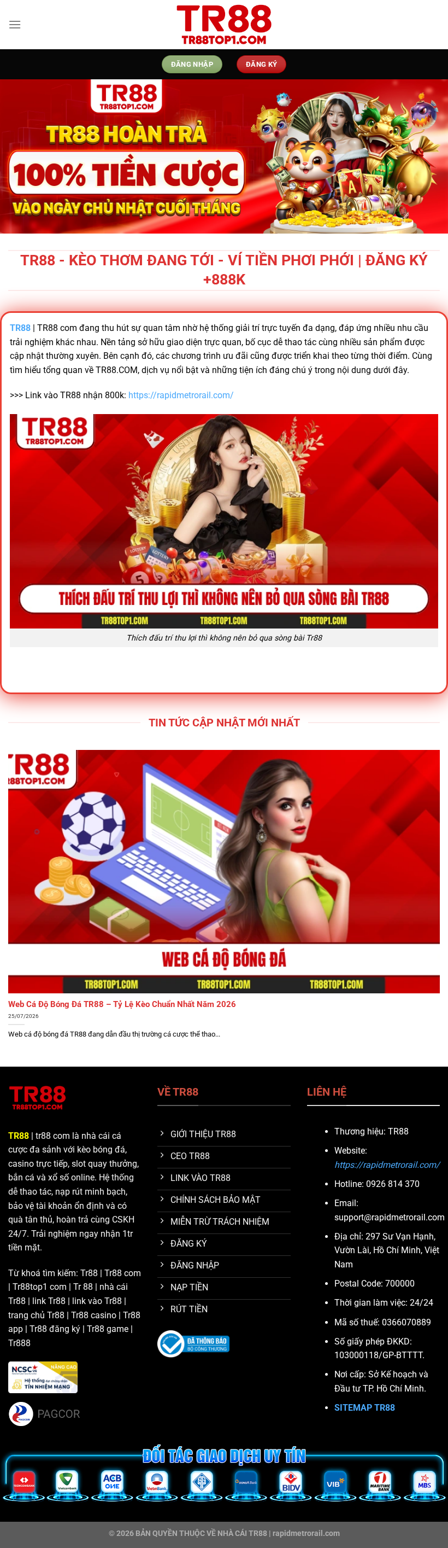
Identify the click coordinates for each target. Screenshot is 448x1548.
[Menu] (14, 24)
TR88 (18, 1136)
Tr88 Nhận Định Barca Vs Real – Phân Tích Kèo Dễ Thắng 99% (123, 1004)
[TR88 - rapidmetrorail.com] (224, 24)
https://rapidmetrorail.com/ (181, 395)
